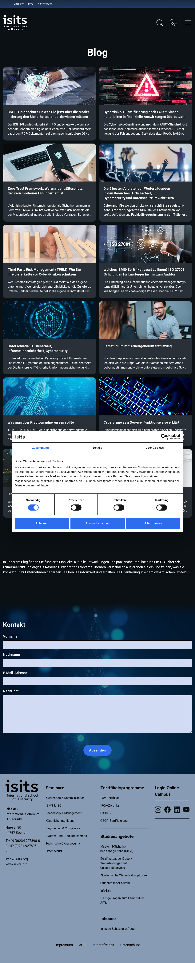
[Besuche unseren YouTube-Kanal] (186, 809)
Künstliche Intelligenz (60, 820)
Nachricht (11, 691)
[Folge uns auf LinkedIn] (177, 809)
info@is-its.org (17, 859)
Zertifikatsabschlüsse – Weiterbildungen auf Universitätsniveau (116, 863)
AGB (82, 945)
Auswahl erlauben (97, 523)
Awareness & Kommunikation (65, 798)
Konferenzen (45, 3)
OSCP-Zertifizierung (114, 820)
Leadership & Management (64, 813)
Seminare (55, 787)
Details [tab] (97, 447)
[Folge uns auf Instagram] (158, 809)
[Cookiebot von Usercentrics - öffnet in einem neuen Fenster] (163, 437)
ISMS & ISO (54, 805)
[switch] (76, 507)
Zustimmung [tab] (40, 447)
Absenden (97, 750)
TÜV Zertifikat (109, 798)
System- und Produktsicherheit (66, 836)
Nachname (11, 655)
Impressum (64, 945)
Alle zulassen (153, 523)
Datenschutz (54, 851)
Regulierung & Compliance (63, 828)
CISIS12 (105, 813)
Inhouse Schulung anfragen (118, 929)
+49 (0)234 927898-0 (24, 841)
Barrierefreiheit (103, 945)
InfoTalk (105, 890)
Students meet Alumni (115, 883)
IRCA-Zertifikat (110, 805)
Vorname (10, 636)
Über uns (19, 3)
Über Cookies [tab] (154, 447)
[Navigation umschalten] (188, 22)
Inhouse (108, 918)
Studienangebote (117, 836)
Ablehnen (41, 523)
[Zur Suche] (160, 23)
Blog (30, 3)
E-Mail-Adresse (15, 673)
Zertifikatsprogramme (122, 787)
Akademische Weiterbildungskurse (123, 875)
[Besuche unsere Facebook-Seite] (167, 809)
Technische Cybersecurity (63, 843)
